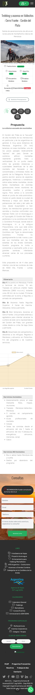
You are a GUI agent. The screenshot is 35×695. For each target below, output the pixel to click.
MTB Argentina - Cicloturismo (19, 565)
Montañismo (19, 608)
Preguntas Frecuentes (21, 664)
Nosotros (10, 668)
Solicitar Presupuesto (18, 99)
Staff (7, 664)
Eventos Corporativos (19, 629)
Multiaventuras (19, 626)
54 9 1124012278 (22, 492)
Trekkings (19, 605)
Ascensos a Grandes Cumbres (19, 567)
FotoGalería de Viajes (19, 553)
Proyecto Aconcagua (19, 556)
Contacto (17, 672)
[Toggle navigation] (31, 3)
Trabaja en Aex (23, 668)
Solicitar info (17, 533)
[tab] (7, 111)
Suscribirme (16, 646)
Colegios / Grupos (19, 632)
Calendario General (19, 602)
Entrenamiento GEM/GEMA (19, 614)
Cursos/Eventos (19, 611)
